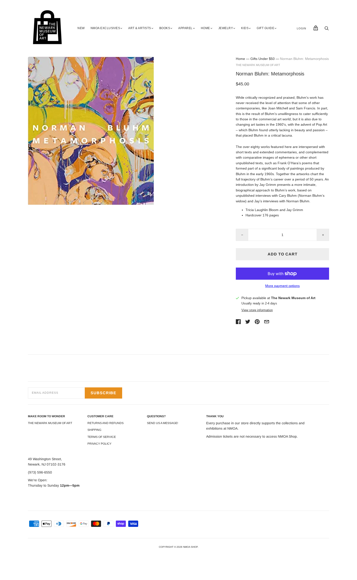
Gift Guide (265, 28)
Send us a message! (162, 423)
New (81, 28)
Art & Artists (139, 28)
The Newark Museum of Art (258, 65)
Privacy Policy (99, 443)
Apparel (185, 28)
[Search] (326, 30)
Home (205, 28)
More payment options (282, 286)
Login (301, 28)
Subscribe (103, 393)
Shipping (94, 430)
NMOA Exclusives (105, 28)
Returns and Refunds (105, 423)
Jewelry (225, 28)
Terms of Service (101, 437)
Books (164, 28)
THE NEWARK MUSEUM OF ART (50, 423)
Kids (244, 28)
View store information (257, 310)
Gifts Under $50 (262, 59)
